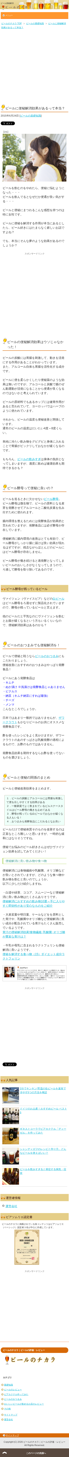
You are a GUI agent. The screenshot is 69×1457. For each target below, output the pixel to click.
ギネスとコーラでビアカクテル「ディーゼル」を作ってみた (43, 1130)
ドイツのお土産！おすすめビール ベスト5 (43, 1110)
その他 (7, 1408)
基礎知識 (8, 1385)
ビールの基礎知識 (30, 115)
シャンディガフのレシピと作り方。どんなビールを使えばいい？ (43, 1151)
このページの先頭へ (36, 1453)
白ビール (58, 598)
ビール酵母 (51, 499)
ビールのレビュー (13, 1389)
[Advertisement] (34, 66)
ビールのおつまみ (47, 656)
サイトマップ (10, 1414)
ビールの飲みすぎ (29, 459)
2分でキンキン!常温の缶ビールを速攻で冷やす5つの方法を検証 (43, 1090)
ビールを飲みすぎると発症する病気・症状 (43, 1171)
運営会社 (11, 1206)
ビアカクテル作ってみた (16, 1394)
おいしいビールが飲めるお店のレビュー (24, 1404)
